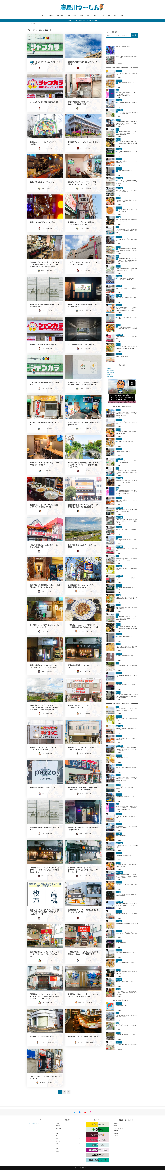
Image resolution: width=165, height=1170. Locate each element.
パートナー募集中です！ (33, 1123)
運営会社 (116, 1131)
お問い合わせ (117, 1136)
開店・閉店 (60, 15)
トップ (43, 15)
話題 (88, 15)
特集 (75, 15)
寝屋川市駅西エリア (112, 370)
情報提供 (51, 15)
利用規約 (116, 1125)
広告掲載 (116, 1133)
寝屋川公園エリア (111, 376)
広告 (115, 15)
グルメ (68, 15)
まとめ (81, 15)
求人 (109, 15)
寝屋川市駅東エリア (112, 372)
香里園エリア (110, 368)
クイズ (102, 15)
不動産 (121, 15)
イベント (95, 15)
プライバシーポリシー (119, 1128)
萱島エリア (109, 374)
